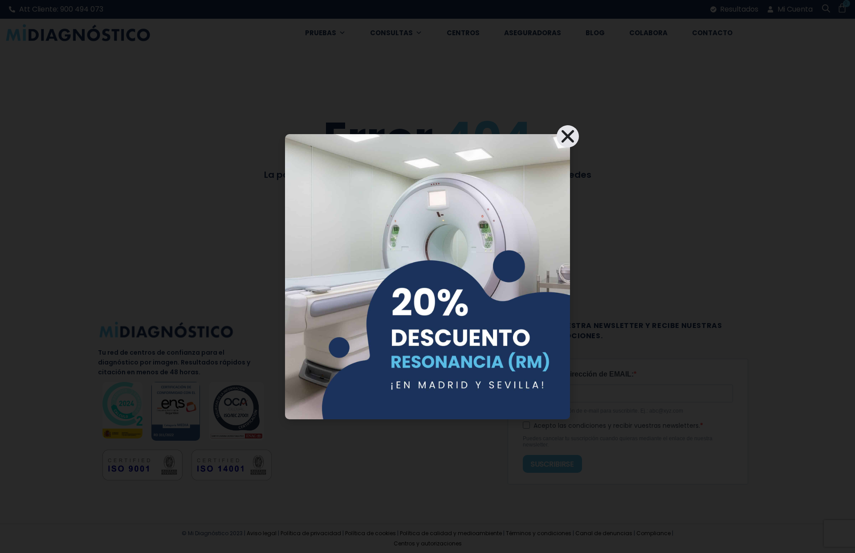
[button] (568, 136)
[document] (427, 276)
